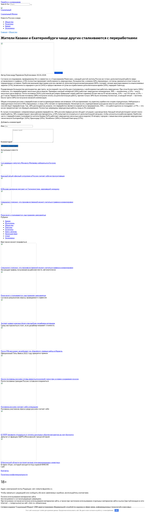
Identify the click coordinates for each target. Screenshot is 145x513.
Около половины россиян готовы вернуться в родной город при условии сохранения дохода (40, 379)
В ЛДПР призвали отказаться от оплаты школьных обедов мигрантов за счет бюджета (37, 435)
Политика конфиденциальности (14, 474)
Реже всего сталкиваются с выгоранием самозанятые (23, 215)
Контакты (5, 471)
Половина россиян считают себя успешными (19, 407)
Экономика (9, 28)
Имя (2, 126)
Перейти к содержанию (11, 2)
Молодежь (9, 223)
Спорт (7, 236)
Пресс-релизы (11, 232)
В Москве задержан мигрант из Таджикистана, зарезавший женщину (30, 189)
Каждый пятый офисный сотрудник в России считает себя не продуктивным (33, 176)
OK (117, 510)
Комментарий (6, 142)
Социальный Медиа (9, 14)
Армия (7, 26)
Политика (9, 24)
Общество (9, 22)
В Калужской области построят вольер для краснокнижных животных (30, 462)
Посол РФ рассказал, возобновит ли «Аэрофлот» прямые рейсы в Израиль (31, 351)
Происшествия (11, 234)
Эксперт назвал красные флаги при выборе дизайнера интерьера (28, 323)
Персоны (8, 227)
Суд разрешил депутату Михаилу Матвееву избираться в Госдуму (28, 163)
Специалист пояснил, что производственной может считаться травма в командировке (37, 202)
